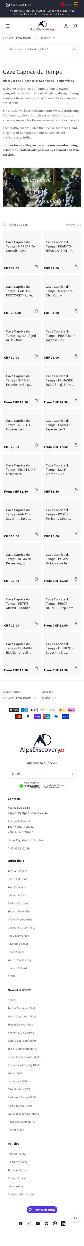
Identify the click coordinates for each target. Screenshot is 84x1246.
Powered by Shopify (53, 1242)
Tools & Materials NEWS (22, 1048)
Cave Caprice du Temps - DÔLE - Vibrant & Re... (58, 469)
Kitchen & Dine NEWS (21, 1032)
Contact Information (21, 1194)
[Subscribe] (71, 773)
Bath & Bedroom (18, 903)
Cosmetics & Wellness (21, 927)
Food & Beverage (18, 935)
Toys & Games (16, 887)
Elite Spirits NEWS (19, 1089)
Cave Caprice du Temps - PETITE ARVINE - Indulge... (19, 603)
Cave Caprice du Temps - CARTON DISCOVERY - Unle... (20, 290)
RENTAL (12, 976)
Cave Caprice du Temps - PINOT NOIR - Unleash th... (22, 469)
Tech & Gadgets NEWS (21, 1008)
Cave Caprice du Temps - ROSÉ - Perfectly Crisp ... (58, 514)
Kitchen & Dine (17, 895)
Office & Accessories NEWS (24, 1057)
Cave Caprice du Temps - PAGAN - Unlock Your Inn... (58, 558)
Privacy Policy (16, 1178)
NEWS (11, 1000)
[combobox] (42, 49)
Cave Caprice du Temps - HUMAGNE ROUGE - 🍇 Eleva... (60, 380)
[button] (8, 26)
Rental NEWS (16, 1130)
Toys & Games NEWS (20, 1024)
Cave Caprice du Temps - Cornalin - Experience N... (59, 424)
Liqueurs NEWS (17, 1081)
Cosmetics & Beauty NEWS (24, 1065)
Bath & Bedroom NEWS (22, 1040)
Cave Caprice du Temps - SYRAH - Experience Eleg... (19, 380)
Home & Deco (16, 952)
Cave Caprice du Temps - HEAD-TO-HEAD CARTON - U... (60, 246)
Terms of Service (18, 1170)
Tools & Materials (18, 911)
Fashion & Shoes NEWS (22, 1097)
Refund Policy (16, 1154)
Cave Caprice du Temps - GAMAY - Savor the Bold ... (18, 514)
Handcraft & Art (17, 968)
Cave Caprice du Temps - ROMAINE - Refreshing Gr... (20, 558)
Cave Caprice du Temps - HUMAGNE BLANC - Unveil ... (19, 648)
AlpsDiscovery (36, 1242)
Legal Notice (15, 1186)
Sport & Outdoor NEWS (22, 1016)
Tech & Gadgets (17, 871)
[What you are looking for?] (73, 49)
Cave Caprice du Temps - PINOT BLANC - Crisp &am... (61, 603)
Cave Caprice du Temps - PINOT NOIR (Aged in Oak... (61, 335)
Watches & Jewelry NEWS (23, 1113)
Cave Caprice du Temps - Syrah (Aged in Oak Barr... (21, 335)
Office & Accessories (20, 919)
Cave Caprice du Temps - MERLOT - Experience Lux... (19, 424)
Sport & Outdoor (18, 879)
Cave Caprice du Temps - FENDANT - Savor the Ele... (60, 648)
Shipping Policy (17, 1162)
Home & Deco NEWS (20, 1105)
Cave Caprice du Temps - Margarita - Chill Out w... (60, 290)
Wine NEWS (15, 1073)
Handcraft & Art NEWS (21, 1121)
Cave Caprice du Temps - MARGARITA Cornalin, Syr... (20, 246)
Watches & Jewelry (19, 960)
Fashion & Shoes (18, 943)
